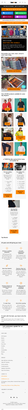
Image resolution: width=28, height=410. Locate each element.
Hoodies (7, 123)
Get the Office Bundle (14, 231)
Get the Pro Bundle (20, 192)
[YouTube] (14, 397)
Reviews (3, 352)
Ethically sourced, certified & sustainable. (21, 287)
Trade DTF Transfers (5, 362)
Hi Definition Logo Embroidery (14, 71)
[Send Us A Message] (21, 16)
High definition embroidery (7, 360)
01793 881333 (4, 376)
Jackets (20, 123)
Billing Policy (17, 385)
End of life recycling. (21, 303)
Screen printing (4, 364)
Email (3, 392)
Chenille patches (4, 366)
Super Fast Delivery (5, 370)
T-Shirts (7, 109)
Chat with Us (8, 13)
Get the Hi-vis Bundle (8, 195)
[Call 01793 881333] (14, 9)
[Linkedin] (16, 397)
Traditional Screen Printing (14, 89)
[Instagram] (11, 397)
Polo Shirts (20, 109)
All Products (3, 336)
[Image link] (14, 31)
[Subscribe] (25, 392)
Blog (2, 353)
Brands (2, 338)
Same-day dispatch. (7, 268)
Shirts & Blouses (20, 153)
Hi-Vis (2, 348)
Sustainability (4, 350)
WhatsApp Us (21, 13)
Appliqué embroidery (5, 368)
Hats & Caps (7, 138)
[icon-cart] (24, 2)
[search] (4, 2)
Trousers (7, 153)
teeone (15, 402)
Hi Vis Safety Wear (20, 137)
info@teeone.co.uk (5, 379)
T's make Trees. (7, 303)
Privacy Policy (4, 385)
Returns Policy (11, 385)
